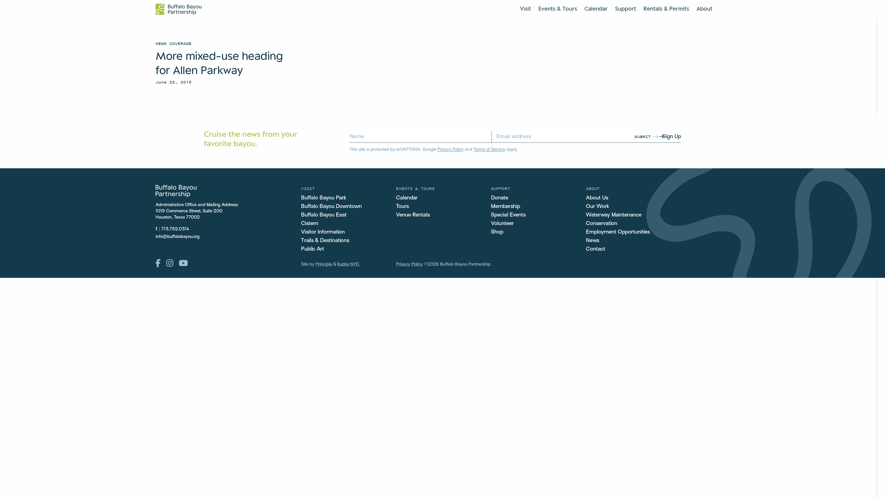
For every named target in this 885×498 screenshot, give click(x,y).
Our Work (597, 206)
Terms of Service (489, 150)
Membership (505, 206)
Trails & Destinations (325, 240)
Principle (324, 264)
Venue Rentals (413, 215)
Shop (497, 232)
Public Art (312, 249)
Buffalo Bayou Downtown (331, 206)
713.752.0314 (175, 229)
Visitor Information (323, 232)
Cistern (309, 223)
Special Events (508, 215)
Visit (525, 8)
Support (625, 8)
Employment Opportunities (618, 232)
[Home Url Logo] (178, 9)
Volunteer (502, 223)
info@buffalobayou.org (178, 237)
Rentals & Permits (666, 8)
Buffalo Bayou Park (323, 198)
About (704, 8)
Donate (499, 198)
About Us (597, 198)
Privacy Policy (450, 150)
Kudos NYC (348, 264)
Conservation (601, 223)
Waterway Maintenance (613, 215)
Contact (595, 249)
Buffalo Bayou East (324, 215)
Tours (402, 206)
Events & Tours (557, 8)
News (592, 240)
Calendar (596, 8)
